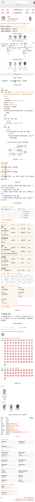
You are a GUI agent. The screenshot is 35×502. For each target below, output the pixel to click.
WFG (21, 159)
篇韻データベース (11, 273)
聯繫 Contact (31, 499)
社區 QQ (25, 499)
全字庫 (16, 23)
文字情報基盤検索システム (19, 432)
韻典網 (19, 273)
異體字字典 (22, 23)
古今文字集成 (17, 500)
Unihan (17, 436)
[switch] (22, 41)
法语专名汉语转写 (30, 500)
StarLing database (6, 305)
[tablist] (17, 327)
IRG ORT (23, 500)
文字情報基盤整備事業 (7, 220)
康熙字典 (3, 23)
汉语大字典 (10, 23)
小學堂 (4, 273)
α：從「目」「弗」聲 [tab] (8, 327)
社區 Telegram (19, 499)
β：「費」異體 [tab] (22, 327)
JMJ (27, 23)
